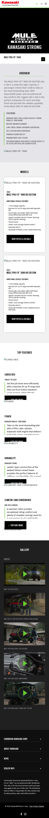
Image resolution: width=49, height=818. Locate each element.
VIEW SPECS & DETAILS (21, 239)
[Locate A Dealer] (38, 4)
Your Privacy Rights (36, 806)
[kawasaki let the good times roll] (18, 4)
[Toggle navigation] (45, 4)
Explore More (17, 399)
